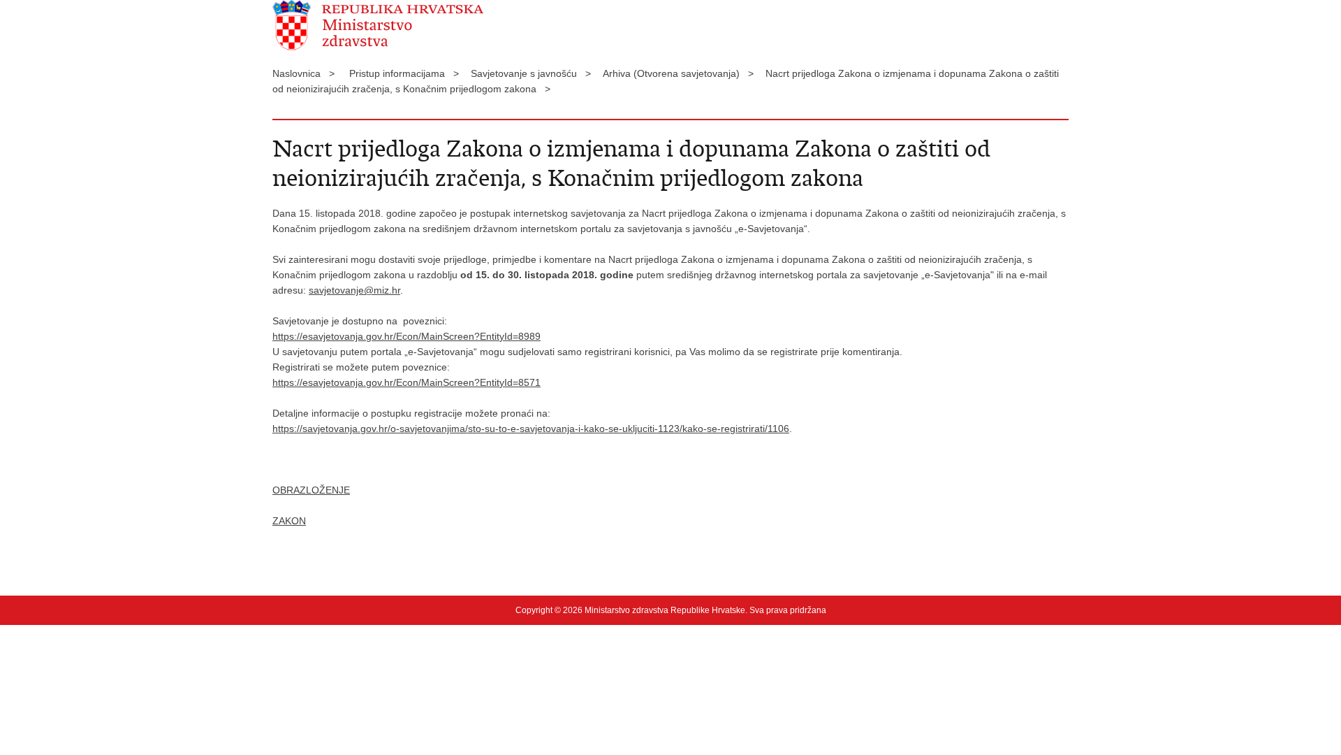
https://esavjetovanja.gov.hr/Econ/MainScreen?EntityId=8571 (406, 382)
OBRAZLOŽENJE (311, 490)
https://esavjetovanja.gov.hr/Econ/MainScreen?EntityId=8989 (406, 336)
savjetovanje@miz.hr (354, 290)
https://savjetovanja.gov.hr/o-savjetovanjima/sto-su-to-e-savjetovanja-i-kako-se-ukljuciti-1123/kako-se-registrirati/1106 (530, 428)
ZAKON (289, 520)
